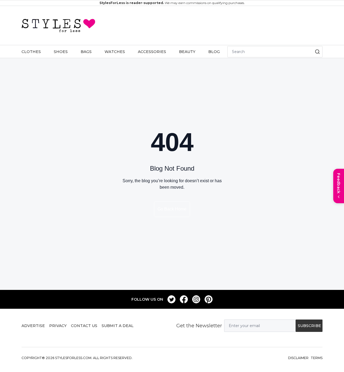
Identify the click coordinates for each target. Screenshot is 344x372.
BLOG (214, 51)
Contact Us (84, 325)
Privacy (58, 325)
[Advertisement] (209, 24)
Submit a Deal (118, 325)
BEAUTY (187, 51)
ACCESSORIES (152, 51)
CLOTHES (31, 51)
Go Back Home (172, 209)
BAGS (86, 51)
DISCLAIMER (298, 358)
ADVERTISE (33, 325)
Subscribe (309, 325)
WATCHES (115, 51)
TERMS (316, 358)
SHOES (61, 51)
